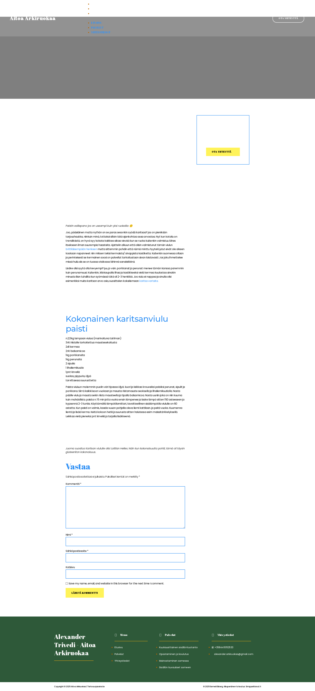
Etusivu (96, 4)
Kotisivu (70, 567)
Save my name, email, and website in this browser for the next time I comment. (116, 583)
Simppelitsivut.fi (232, 686)
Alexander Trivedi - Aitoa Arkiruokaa (75, 644)
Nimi (69, 535)
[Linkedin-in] (65, 669)
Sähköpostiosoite (77, 551)
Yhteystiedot (100, 13)
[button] (157, 18)
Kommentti (73, 484)
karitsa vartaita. (148, 281)
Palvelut (97, 8)
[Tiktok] (57, 669)
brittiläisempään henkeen (81, 249)
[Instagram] (73, 669)
